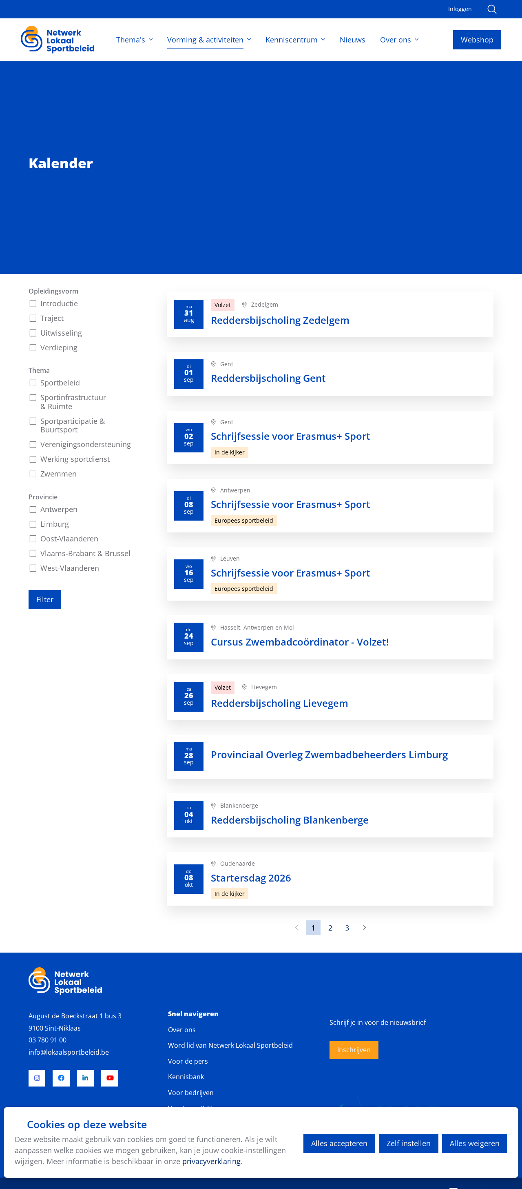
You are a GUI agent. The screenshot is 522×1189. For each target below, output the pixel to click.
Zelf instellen (409, 1143)
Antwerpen (58, 509)
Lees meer (330, 314)
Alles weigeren (475, 1143)
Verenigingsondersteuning (85, 444)
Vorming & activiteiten (205, 40)
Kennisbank (186, 1076)
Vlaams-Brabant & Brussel (85, 553)
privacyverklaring (211, 1161)
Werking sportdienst (75, 459)
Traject (52, 318)
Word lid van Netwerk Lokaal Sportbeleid (230, 1045)
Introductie (59, 303)
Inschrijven (354, 1049)
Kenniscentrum (291, 40)
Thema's (130, 40)
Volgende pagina (363, 927)
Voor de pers (188, 1061)
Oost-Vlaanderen (69, 538)
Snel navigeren (193, 1014)
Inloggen (460, 9)
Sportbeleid (60, 382)
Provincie (43, 496)
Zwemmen (58, 474)
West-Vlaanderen (69, 568)
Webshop (477, 40)
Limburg (54, 524)
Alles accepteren (339, 1143)
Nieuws (352, 40)
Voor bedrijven (191, 1092)
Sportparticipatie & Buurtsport (72, 425)
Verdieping (58, 347)
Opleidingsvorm (53, 291)
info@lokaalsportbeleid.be (69, 1052)
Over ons (395, 40)
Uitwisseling (61, 333)
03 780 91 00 (47, 1039)
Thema (39, 370)
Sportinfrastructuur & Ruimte (73, 401)
